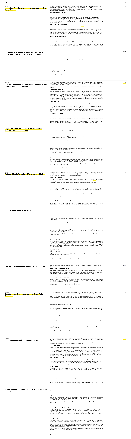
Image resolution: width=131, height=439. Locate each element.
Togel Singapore (74, 137)
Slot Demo (60, 246)
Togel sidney (82, 26)
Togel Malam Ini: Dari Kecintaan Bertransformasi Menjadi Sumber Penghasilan (23, 130)
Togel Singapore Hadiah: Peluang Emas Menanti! (24, 340)
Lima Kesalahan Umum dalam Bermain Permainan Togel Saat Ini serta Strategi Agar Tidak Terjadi (24, 53)
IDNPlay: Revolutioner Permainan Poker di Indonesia (25, 266)
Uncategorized (124, 51)
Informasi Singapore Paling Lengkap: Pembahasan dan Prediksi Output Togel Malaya (26, 85)
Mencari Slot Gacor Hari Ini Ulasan (18, 210)
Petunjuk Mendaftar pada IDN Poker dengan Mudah (25, 174)
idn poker (94, 180)
